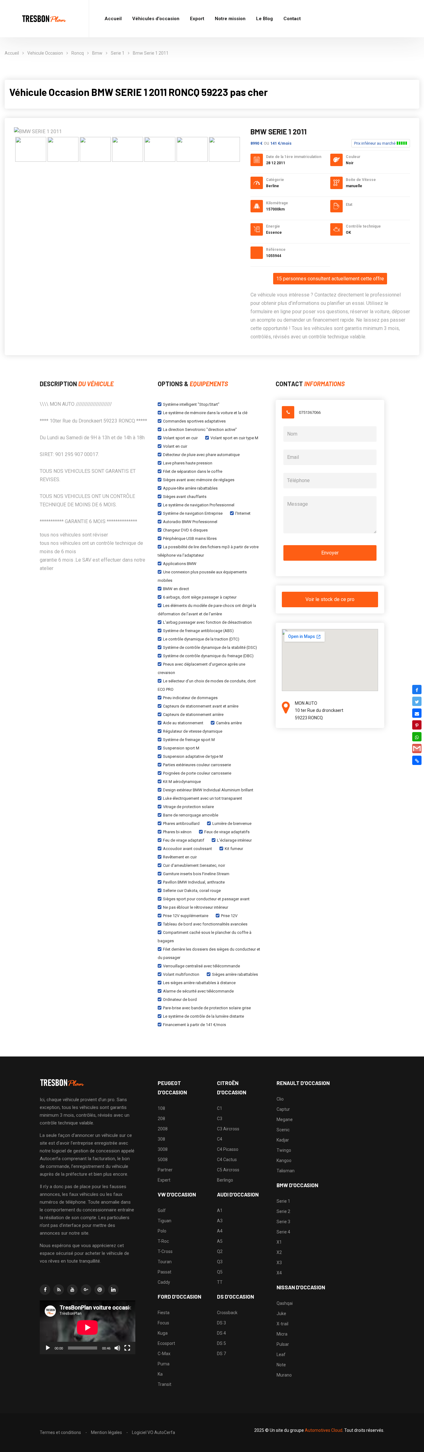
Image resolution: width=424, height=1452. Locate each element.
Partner (165, 1169)
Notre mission (230, 18)
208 (161, 1118)
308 (161, 1139)
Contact (292, 18)
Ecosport (166, 1343)
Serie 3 (283, 1221)
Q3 (220, 1261)
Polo (162, 1230)
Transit (164, 1384)
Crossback (227, 1312)
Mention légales (106, 1432)
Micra (282, 1334)
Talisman (286, 1170)
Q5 (220, 1271)
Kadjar (283, 1140)
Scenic (283, 1129)
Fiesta (163, 1312)
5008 (163, 1159)
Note (281, 1364)
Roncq (77, 53)
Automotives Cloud (323, 1430)
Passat (164, 1271)
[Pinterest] (417, 725)
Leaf (281, 1354)
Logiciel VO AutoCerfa (153, 1432)
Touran (165, 1261)
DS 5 (221, 1343)
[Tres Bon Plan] (44, 18)
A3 (220, 1220)
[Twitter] (417, 701)
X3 (279, 1262)
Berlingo (225, 1180)
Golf (162, 1210)
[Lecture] (48, 1348)
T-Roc (163, 1241)
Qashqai (285, 1303)
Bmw (97, 53)
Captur (283, 1109)
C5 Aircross (228, 1169)
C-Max (164, 1353)
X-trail (282, 1323)
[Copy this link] (417, 760)
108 (161, 1108)
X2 (279, 1252)
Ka (160, 1374)
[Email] (417, 713)
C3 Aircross (228, 1128)
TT (220, 1282)
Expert (164, 1180)
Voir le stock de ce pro (329, 599)
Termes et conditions (60, 1432)
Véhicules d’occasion (155, 18)
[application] (87, 1327)
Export (197, 18)
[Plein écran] (127, 1348)
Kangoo (284, 1160)
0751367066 (310, 412)
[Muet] (117, 1348)
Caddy (164, 1282)
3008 (163, 1149)
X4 (279, 1272)
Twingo (284, 1150)
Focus (163, 1322)
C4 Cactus (227, 1159)
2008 (163, 1128)
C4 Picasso (227, 1149)
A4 (220, 1230)
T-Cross (165, 1251)
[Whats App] (417, 736)
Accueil (113, 18)
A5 (220, 1241)
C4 (219, 1139)
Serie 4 (283, 1231)
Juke (281, 1313)
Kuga (163, 1333)
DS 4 (221, 1333)
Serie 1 (117, 53)
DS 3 (221, 1322)
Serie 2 (283, 1211)
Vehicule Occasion (45, 53)
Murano (284, 1375)
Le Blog (264, 18)
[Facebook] (417, 689)
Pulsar (283, 1344)
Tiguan (164, 1220)
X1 (279, 1242)
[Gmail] (417, 748)
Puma (163, 1363)
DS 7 (221, 1353)
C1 (219, 1108)
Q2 (220, 1251)
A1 (220, 1210)
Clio (280, 1099)
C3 (219, 1118)
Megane (285, 1119)
